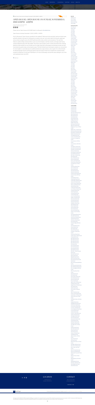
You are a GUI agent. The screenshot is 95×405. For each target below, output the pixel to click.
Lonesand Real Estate (75, 193)
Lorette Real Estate (74, 194)
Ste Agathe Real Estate (75, 316)
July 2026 (72, 29)
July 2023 (72, 80)
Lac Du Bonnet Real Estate (76, 188)
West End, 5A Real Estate (75, 345)
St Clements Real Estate (75, 304)
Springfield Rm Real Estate (76, 303)
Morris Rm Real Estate (75, 210)
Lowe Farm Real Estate (75, 196)
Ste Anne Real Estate (75, 317)
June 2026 (73, 31)
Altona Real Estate (74, 115)
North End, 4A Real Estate (76, 217)
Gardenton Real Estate (75, 166)
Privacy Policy (69, 391)
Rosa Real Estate (74, 275)
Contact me (70, 384)
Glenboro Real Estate (75, 172)
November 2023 (74, 75)
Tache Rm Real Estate (75, 328)
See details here (46, 30)
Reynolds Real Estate (75, 253)
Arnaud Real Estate (74, 118)
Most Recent (73, 27)
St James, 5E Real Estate (75, 307)
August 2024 (73, 62)
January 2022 (73, 101)
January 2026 (73, 38)
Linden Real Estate (74, 191)
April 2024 (73, 68)
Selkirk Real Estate (74, 287)
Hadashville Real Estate (75, 179)
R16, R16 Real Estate (75, 245)
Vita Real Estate (74, 340)
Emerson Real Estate (75, 159)
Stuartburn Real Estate (75, 323)
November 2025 (74, 41)
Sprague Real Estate (74, 302)
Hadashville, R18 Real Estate (76, 180)
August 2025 (73, 45)
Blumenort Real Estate (75, 125)
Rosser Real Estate (74, 280)
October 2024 (73, 59)
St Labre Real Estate (75, 310)
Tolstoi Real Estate (74, 331)
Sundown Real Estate (75, 327)
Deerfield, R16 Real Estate (76, 148)
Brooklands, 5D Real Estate (76, 132)
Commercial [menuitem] (60, 2)
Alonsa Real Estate (74, 114)
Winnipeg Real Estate (75, 361)
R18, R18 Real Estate (75, 248)
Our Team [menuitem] (67, 2)
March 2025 (73, 52)
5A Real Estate (73, 108)
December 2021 (74, 103)
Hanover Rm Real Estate (75, 181)
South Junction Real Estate (76, 293)
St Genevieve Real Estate (75, 306)
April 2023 (73, 84)
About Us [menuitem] (78, 2)
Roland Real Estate (74, 273)
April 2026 (73, 34)
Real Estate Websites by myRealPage (76, 391)
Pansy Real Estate (74, 221)
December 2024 (74, 56)
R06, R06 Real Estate (75, 241)
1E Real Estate (73, 107)
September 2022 (74, 94)
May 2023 (73, 83)
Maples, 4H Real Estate (75, 197)
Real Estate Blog (74, 21)
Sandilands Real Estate (75, 283)
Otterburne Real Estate (75, 220)
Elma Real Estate (74, 156)
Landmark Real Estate (75, 190)
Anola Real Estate (74, 116)
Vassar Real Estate (74, 338)
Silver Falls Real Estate (75, 292)
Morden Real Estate (74, 207)
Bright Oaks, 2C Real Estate (76, 129)
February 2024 (73, 70)
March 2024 (73, 69)
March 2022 (73, 99)
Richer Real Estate (74, 255)
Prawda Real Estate (74, 236)
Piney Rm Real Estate (75, 229)
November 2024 (74, 58)
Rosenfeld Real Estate (75, 277)
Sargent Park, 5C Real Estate (76, 285)
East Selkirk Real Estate (75, 153)
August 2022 (73, 96)
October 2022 (73, 93)
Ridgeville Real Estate (75, 256)
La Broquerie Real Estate (20, 25)
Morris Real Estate (74, 208)
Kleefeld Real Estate (75, 186)
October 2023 (73, 76)
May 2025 (73, 49)
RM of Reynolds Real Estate (76, 265)
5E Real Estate (73, 109)
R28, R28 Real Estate (75, 249)
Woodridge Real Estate (75, 364)
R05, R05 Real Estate (75, 239)
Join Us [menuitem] (72, 2)
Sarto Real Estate (74, 286)
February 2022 (73, 100)
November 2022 (74, 92)
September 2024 (74, 60)
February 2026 (73, 36)
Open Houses (73, 20)
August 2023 (73, 79)
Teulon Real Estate (74, 330)
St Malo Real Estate (74, 311)
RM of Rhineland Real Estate (76, 266)
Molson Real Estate (74, 205)
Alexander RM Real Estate (76, 112)
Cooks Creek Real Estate (75, 136)
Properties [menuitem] (52, 2)
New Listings (73, 19)
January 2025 (73, 55)
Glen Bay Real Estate (75, 170)
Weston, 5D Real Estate (75, 351)
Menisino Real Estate (75, 201)
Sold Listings (73, 23)
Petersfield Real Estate (75, 225)
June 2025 (73, 48)
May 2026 (73, 32)
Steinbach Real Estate (75, 321)
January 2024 (73, 72)
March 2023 (73, 86)
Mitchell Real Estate (74, 204)
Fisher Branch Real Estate (76, 162)
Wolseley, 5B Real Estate (75, 362)
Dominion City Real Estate (76, 149)
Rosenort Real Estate (75, 279)
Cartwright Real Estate (75, 135)
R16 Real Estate (74, 244)
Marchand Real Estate (75, 198)
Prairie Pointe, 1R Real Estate (76, 235)
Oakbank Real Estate (75, 218)
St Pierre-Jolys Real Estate (76, 313)
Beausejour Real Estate (75, 124)
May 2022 (73, 97)
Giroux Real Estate (74, 169)
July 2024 (72, 63)
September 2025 (74, 43)
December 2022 (74, 90)
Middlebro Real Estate (75, 203)
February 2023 (73, 87)
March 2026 (73, 35)
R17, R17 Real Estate (75, 246)
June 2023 (73, 82)
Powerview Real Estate (75, 234)
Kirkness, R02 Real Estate (75, 184)
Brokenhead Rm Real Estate (76, 131)
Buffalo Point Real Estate (75, 133)
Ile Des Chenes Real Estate (76, 183)
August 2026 (73, 28)
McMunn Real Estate (75, 200)
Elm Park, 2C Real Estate (75, 155)
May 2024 (73, 66)
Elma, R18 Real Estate (75, 157)
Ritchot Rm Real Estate (75, 258)
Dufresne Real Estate (75, 150)
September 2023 (74, 77)
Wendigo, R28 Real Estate (76, 344)
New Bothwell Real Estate (76, 214)
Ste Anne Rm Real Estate (75, 318)
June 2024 (73, 65)
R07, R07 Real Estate (75, 242)
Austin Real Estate (74, 121)
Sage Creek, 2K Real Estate (76, 282)
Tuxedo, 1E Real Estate (75, 333)
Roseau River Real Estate (75, 276)
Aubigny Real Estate (74, 119)
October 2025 (73, 42)
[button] (22, 377)
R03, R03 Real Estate (75, 238)
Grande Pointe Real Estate (76, 173)
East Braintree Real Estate (76, 152)
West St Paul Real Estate (75, 350)
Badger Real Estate (74, 122)
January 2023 (73, 89)
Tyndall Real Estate (74, 334)
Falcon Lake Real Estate (75, 160)
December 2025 (74, 39)
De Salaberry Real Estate (75, 146)
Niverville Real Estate (75, 215)
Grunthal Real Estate (75, 177)
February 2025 (73, 53)
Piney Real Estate (74, 228)
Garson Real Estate (74, 167)
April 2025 (73, 51)
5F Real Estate (73, 111)
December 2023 (74, 73)
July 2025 (72, 46)
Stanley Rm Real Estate (75, 314)
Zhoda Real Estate (74, 365)
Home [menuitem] (46, 2)
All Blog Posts (73, 17)
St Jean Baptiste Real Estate (76, 309)
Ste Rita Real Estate (74, 320)
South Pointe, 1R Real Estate (76, 294)
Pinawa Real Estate (74, 227)
